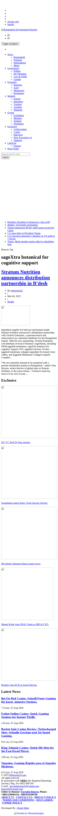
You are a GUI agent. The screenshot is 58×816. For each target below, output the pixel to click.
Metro (16, 65)
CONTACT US (24, 797)
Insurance (18, 101)
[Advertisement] (29, 189)
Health (10, 301)
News (10, 54)
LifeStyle (11, 143)
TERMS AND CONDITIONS (18, 800)
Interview (18, 135)
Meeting (18, 118)
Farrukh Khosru (30, 791)
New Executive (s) (23, 137)
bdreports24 (17, 290)
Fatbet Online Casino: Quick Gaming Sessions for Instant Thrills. (25, 715)
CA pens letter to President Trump (24, 233)
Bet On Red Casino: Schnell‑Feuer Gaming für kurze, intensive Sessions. (28, 700)
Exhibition (19, 115)
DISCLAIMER (44, 800)
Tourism (18, 104)
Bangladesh (19, 57)
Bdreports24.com (17, 775)
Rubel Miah (23, 808)
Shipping (18, 110)
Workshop (19, 123)
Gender (17, 79)
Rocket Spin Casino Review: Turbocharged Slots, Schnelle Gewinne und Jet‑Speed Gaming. (28, 732)
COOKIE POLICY (12, 803)
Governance (13, 68)
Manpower (19, 90)
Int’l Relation (20, 74)
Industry (11, 96)
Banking (18, 85)
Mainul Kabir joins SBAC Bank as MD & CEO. (25, 624)
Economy (12, 82)
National (18, 60)
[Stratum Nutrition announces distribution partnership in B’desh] (15, 324)
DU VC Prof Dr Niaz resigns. (15, 442)
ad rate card (13, 21)
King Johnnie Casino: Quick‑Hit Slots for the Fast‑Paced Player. (27, 749)
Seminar (18, 121)
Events (10, 112)
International (20, 62)
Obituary (18, 140)
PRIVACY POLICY (45, 797)
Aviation (18, 107)
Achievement (20, 129)
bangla (10, 24)
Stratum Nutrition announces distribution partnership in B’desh (25, 277)
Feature (17, 146)
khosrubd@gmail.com (12, 789)
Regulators (19, 93)
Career (17, 132)
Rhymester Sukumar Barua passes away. (21, 563)
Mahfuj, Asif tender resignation (22, 225)
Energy (17, 98)
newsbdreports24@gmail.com (24, 786)
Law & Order (20, 76)
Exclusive (12, 126)
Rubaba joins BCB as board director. (19, 685)
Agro (16, 87)
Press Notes (13, 148)
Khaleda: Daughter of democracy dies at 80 (28, 222)
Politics (17, 71)
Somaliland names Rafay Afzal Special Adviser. (24, 503)
